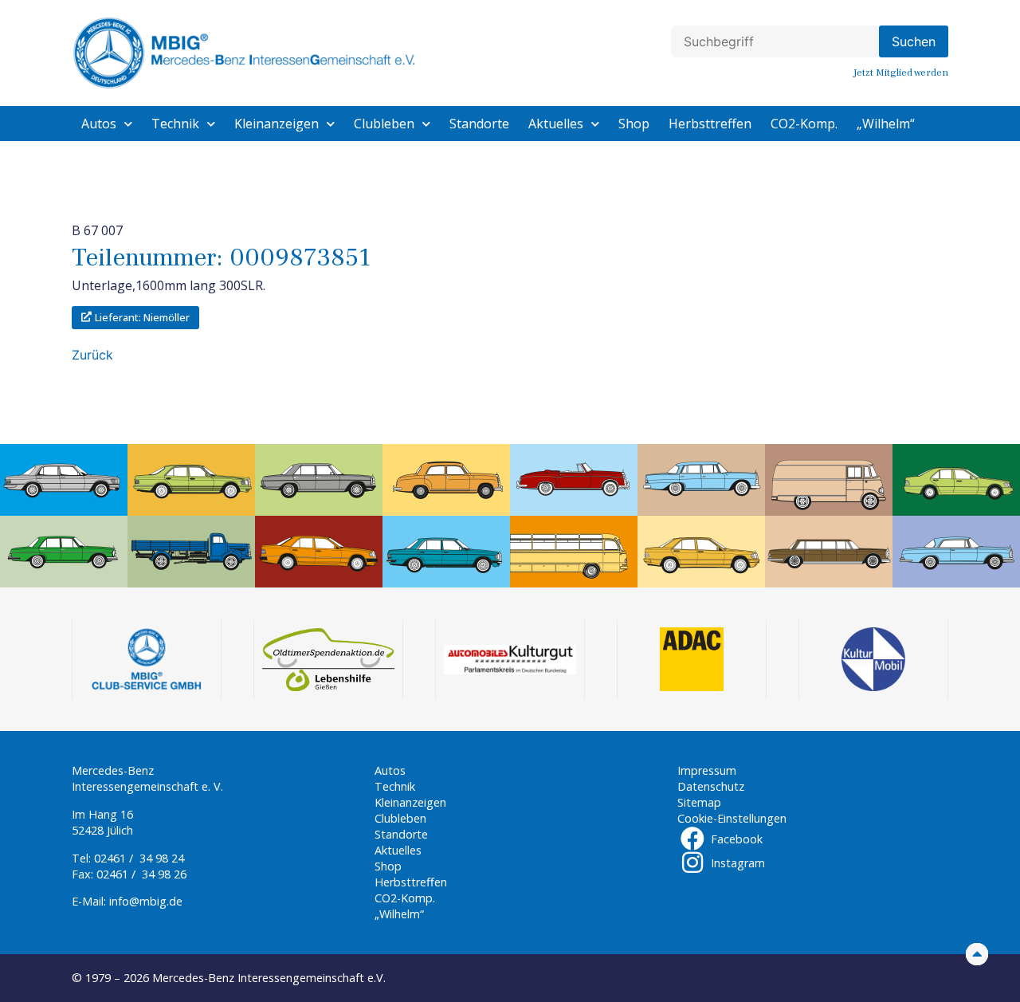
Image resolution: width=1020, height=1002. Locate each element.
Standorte (479, 123)
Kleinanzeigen (276, 123)
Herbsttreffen (710, 123)
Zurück (92, 355)
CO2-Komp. (804, 123)
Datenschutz (710, 786)
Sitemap (699, 802)
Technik (175, 123)
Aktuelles (555, 123)
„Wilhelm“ (886, 123)
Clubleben (384, 123)
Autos (98, 123)
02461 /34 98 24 (139, 858)
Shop (633, 123)
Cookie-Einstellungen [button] (732, 818)
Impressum (706, 770)
